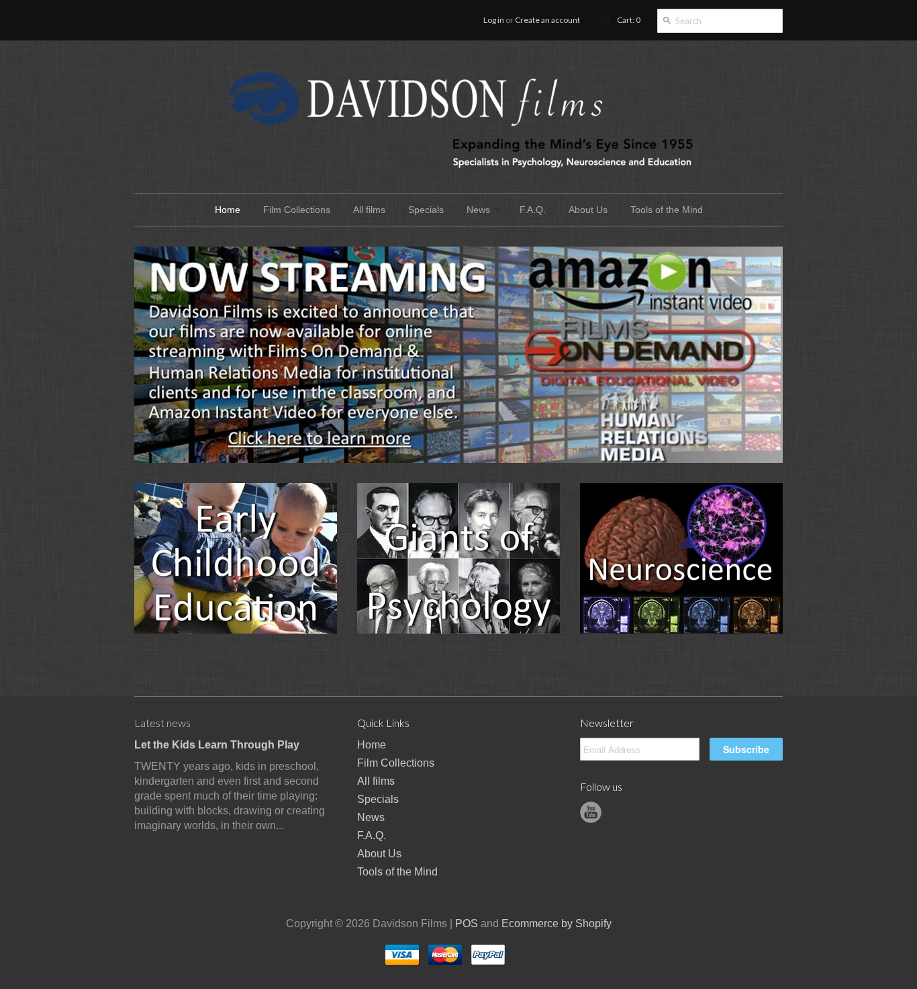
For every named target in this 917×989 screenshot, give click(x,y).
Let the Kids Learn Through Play (216, 744)
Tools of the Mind (397, 871)
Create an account (547, 20)
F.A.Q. (371, 835)
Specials (378, 799)
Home (371, 744)
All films (376, 781)
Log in (493, 20)
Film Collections (395, 763)
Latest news (162, 722)
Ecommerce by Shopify (556, 923)
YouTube (590, 812)
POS (466, 923)
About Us (379, 853)
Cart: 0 (628, 20)
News (371, 817)
